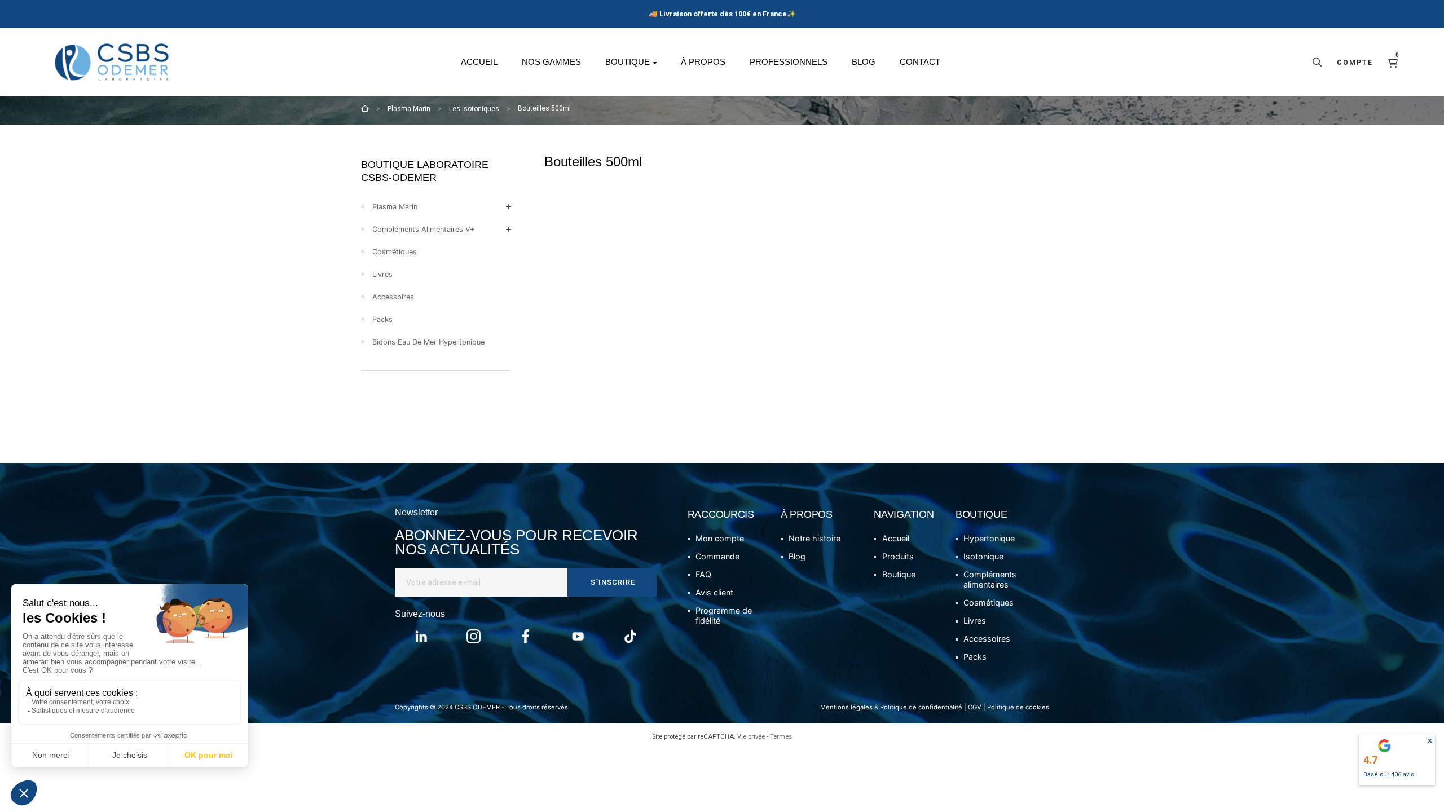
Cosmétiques (394, 252)
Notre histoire (814, 538)
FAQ (703, 574)
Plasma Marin (394, 206)
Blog (797, 556)
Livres (382, 274)
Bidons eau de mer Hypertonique (428, 342)
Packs (382, 319)
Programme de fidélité (723, 615)
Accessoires (393, 297)
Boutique (898, 574)
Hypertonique (989, 538)
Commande (717, 556)
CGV (974, 707)
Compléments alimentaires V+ (423, 229)
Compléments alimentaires (989, 579)
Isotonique (983, 556)
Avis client (714, 592)
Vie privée (751, 736)
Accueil (895, 538)
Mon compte (719, 538)
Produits (898, 556)
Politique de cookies (1018, 707)
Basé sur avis (1388, 774)
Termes (781, 736)
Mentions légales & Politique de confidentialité (891, 707)
